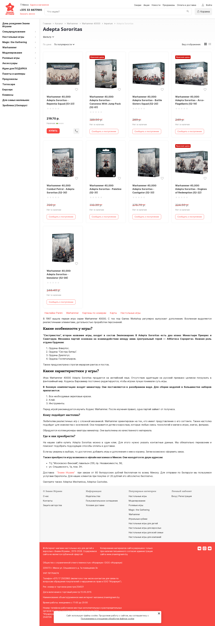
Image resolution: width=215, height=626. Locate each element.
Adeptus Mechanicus (74, 481)
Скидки (137, 5)
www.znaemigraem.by (117, 554)
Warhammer (72, 312)
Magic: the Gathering (139, 510)
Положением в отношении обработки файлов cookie (107, 618)
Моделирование (137, 500)
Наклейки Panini (53, 312)
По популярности (63, 44)
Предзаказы (169, 5)
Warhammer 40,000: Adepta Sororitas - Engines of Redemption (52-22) (191, 189)
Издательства (93, 496)
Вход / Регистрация (182, 496)
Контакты (48, 500)
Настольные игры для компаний (145, 537)
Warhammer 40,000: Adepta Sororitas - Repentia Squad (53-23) (60, 100)
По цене (47, 44)
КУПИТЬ (53, 130)
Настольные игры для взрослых (145, 528)
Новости (156, 5)
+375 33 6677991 (31, 10)
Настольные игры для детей (143, 523)
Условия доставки (95, 505)
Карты (113, 312)
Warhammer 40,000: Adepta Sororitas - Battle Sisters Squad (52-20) (147, 100)
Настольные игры (131, 312)
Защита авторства (52, 505)
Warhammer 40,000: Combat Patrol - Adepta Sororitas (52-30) (60, 189)
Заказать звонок (27, 14)
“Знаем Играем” (66, 472)
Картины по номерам (94, 312)
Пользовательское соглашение (102, 500)
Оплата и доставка (186, 5)
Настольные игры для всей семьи (146, 532)
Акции (146, 5)
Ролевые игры (136, 505)
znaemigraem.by (112, 597)
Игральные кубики (138, 519)
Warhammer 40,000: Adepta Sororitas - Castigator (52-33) (144, 189)
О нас (46, 496)
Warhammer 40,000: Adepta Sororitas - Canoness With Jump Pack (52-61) (105, 102)
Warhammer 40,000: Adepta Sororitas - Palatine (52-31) (105, 189)
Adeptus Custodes (97, 481)
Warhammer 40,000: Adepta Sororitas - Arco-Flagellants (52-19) (189, 100)
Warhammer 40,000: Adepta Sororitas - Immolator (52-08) (59, 274)
